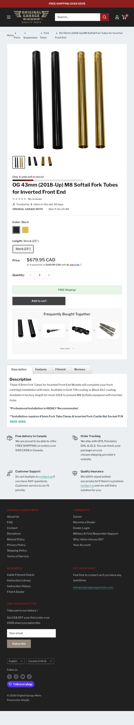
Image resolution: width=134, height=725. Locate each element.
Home (10, 35)
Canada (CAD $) (37, 661)
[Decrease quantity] (30, 275)
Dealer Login (81, 528)
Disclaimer (14, 533)
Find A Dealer (15, 591)
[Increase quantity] (49, 275)
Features (41, 369)
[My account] (117, 17)
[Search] (104, 17)
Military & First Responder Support (95, 533)
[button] (74, 264)
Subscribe (19, 643)
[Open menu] (8, 17)
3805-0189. (18, 421)
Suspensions (30, 37)
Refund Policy (16, 539)
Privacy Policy (16, 545)
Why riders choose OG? (88, 539)
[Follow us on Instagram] (16, 676)
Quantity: (18, 275)
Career (77, 516)
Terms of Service (18, 556)
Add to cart (39, 301)
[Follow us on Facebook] (9, 676)
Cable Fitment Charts (20, 575)
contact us (46, 476)
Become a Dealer (84, 522)
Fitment (60, 369)
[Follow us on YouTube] (22, 676)
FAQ (10, 522)
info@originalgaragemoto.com (93, 587)
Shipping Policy (17, 550)
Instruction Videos (19, 586)
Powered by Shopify (18, 699)
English (13, 661)
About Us (13, 516)
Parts (17, 37)
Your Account (82, 545)
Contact (12, 528)
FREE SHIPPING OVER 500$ (67, 3)
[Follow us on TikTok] (29, 676)
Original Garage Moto (27, 209)
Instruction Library (19, 580)
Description (19, 369)
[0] (124, 17)
